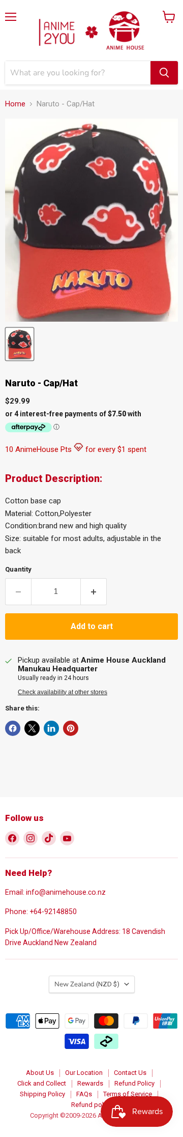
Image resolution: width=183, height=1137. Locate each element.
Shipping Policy (42, 1094)
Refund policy (91, 1104)
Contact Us (130, 1072)
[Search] (164, 72)
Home (15, 104)
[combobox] (77, 72)
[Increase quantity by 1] (94, 591)
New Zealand (86, 984)
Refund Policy (134, 1083)
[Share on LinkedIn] (51, 728)
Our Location (84, 1072)
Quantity (18, 569)
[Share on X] (32, 728)
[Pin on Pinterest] (70, 728)
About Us (40, 1072)
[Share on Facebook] (12, 728)
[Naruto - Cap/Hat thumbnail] (20, 344)
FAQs (84, 1094)
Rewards (90, 1083)
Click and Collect (41, 1083)
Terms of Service (127, 1094)
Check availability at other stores (62, 692)
